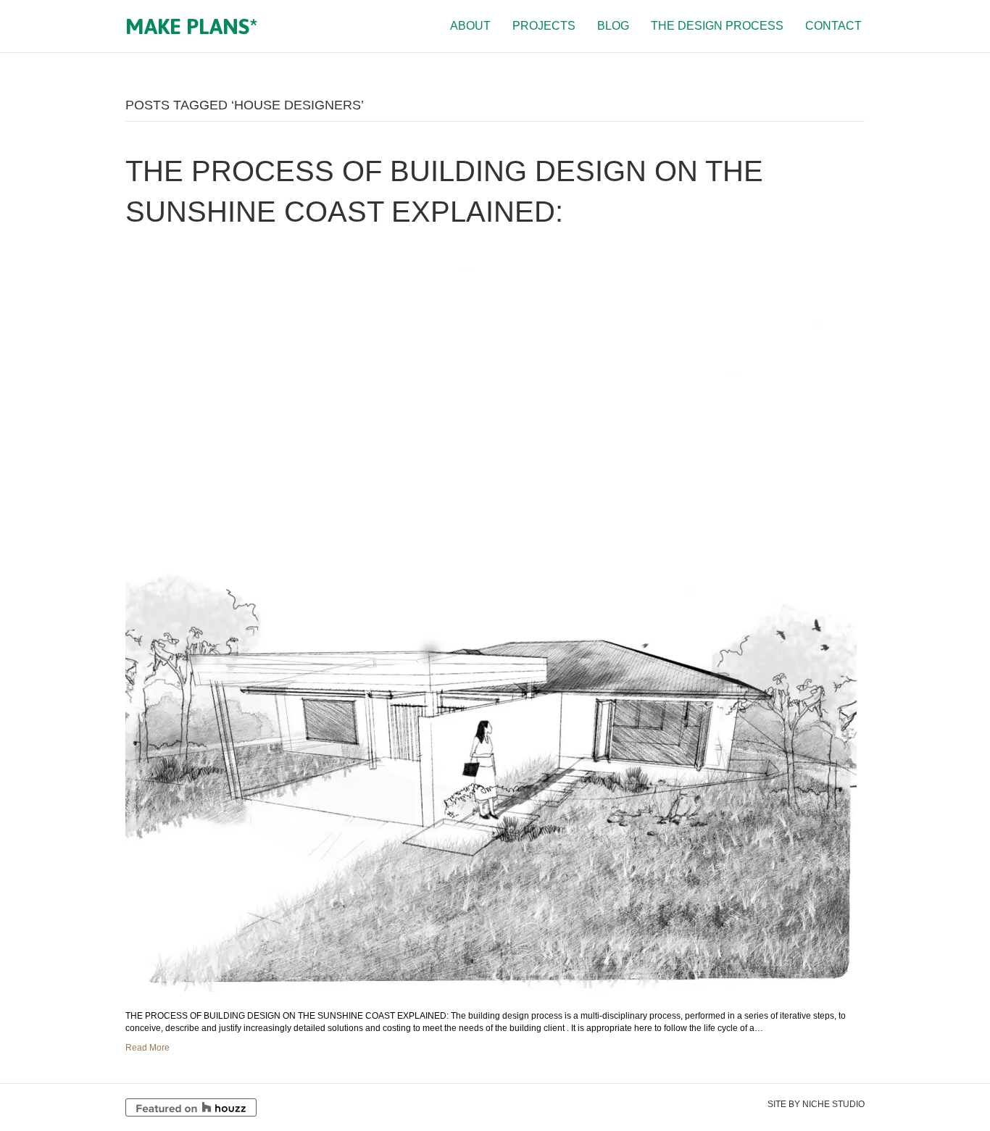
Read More (147, 1048)
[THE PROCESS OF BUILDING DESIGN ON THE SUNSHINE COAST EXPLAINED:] (491, 620)
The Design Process (717, 26)
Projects (543, 26)
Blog (613, 26)
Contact (833, 26)
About (470, 26)
